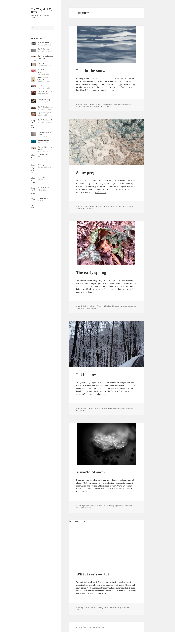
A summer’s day (43, 140)
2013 (106, 104)
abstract (113, 608)
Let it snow (86, 374)
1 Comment (87, 508)
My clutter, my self (44, 113)
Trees (99, 104)
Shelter (99, 206)
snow (87, 106)
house (115, 206)
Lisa (92, 104)
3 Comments (107, 106)
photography (80, 106)
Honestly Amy (43, 154)
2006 (107, 206)
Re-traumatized (43, 43)
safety (120, 206)
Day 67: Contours (43, 49)
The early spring (91, 272)
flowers (122, 306)
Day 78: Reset (42, 63)
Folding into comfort (45, 198)
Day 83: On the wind (45, 120)
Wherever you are (92, 574)
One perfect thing (44, 100)
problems (116, 408)
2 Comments (92, 308)
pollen (127, 306)
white (78, 610)
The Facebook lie (43, 86)
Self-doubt (41, 177)
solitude (93, 106)
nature (128, 104)
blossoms (115, 306)
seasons (133, 306)
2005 (105, 408)
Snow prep (86, 172)
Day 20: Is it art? (43, 188)
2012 (106, 306)
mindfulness (121, 104)
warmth (79, 208)
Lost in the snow (90, 70)
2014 (107, 608)
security (125, 206)
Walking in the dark (45, 165)
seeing (124, 608)
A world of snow (90, 472)
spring (82, 308)
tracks (126, 408)
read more (112, 90)
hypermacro (119, 506)
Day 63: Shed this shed (45, 107)
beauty (110, 104)
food (110, 206)
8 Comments (89, 208)
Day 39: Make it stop (45, 92)
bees (110, 306)
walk (98, 106)
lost (115, 104)
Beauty (100, 608)
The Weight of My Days (42, 10)
